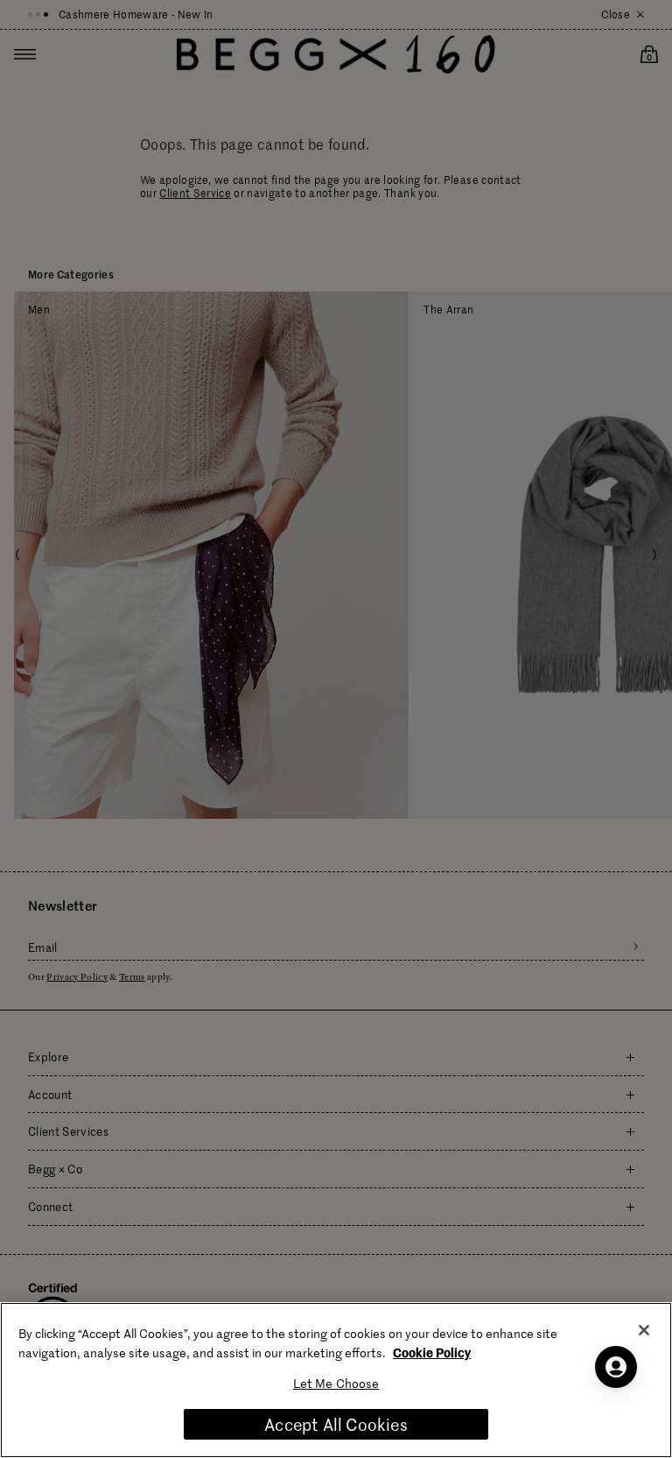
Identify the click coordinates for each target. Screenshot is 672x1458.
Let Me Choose (336, 1383)
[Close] (644, 1330)
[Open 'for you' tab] (616, 1367)
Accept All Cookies (335, 1424)
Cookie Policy (432, 1352)
